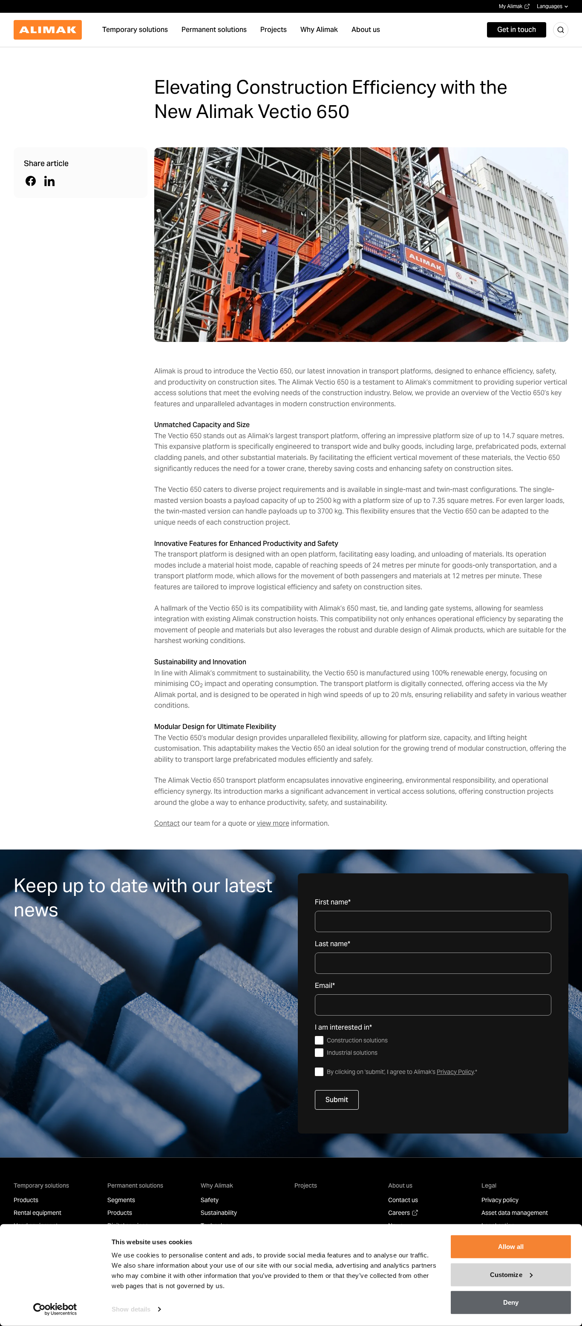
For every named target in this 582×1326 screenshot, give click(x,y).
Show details (131, 1309)
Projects (305, 1185)
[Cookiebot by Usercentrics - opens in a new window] (55, 1309)
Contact (167, 823)
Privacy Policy (455, 1072)
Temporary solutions (41, 1185)
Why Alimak (217, 1185)
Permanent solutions (135, 1185)
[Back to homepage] (48, 30)
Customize (506, 1274)
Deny (511, 1302)
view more (273, 823)
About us (400, 1185)
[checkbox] (433, 1046)
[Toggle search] (560, 29)
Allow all (511, 1246)
